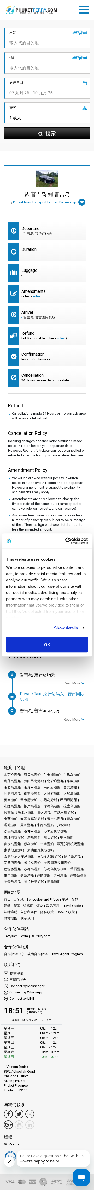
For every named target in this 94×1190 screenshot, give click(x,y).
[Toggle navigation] (85, 9)
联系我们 (27, 918)
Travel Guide (71, 906)
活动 (7, 906)
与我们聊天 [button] (17, 980)
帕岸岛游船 (32, 806)
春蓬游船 (10, 819)
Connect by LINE (22, 998)
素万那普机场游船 (70, 844)
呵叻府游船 (12, 794)
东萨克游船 (12, 775)
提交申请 (16, 973)
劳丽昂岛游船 (34, 781)
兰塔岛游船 (71, 775)
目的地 (19, 899)
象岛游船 (27, 875)
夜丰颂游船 (32, 794)
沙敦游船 (63, 825)
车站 (65, 899)
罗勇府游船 (12, 863)
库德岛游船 (52, 806)
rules (36, 296)
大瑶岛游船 (71, 794)
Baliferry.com (40, 936)
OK (47, 644)
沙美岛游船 (12, 831)
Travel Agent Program (66, 954)
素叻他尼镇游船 (49, 856)
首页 (7, 899)
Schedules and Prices (43, 899)
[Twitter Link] (19, 1114)
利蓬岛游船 (12, 781)
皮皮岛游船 (12, 844)
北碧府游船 (55, 781)
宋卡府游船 (28, 800)
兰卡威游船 (52, 775)
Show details (66, 628)
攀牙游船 (44, 812)
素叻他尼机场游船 (40, 850)
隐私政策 (47, 912)
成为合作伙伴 (37, 954)
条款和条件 (28, 912)
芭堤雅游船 (12, 869)
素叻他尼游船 (14, 850)
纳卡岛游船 (72, 856)
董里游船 (10, 875)
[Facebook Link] (8, 1114)
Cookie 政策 (66, 912)
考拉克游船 (32, 863)
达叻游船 (43, 875)
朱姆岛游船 (45, 825)
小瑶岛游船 (48, 800)
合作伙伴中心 (14, 954)
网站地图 (10, 918)
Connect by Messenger (27, 986)
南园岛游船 (12, 787)
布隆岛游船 (12, 806)
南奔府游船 (32, 787)
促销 (75, 899)
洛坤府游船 (32, 831)
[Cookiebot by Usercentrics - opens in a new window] (66, 540)
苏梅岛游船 (32, 869)
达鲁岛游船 (78, 875)
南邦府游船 (52, 787)
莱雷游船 (77, 869)
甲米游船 (67, 838)
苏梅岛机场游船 (55, 869)
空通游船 (47, 844)
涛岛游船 (34, 838)
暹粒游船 (10, 825)
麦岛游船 (54, 882)
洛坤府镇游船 (14, 838)
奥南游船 (10, 800)
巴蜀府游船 (68, 800)
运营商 (28, 906)
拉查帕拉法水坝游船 (19, 812)
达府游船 (60, 875)
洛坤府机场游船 (55, 831)
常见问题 (53, 906)
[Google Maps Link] (8, 1124)
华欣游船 (73, 781)
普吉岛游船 (55, 819)
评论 (39, 906)
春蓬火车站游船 (32, 819)
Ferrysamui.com (16, 936)
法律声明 (10, 912)
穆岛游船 (30, 844)
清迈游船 (50, 838)
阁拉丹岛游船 (34, 882)
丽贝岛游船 (32, 775)
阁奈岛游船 (12, 882)
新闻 (17, 906)
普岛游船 (73, 819)
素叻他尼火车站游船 (19, 856)
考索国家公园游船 (57, 863)
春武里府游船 (64, 812)
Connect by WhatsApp (26, 992)
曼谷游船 (27, 825)
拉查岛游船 (71, 806)
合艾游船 (70, 787)
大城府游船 (52, 794)
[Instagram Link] (29, 1114)
